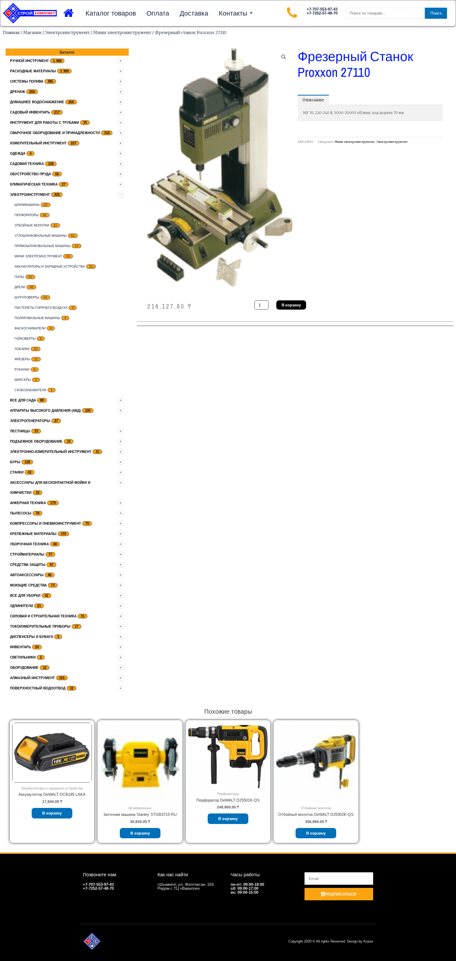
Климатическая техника (34, 184)
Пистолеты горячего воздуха (41, 308)
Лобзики (22, 349)
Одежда (17, 153)
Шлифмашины (27, 205)
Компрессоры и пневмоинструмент (45, 524)
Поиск (435, 13)
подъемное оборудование (36, 441)
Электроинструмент (67, 32)
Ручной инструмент (29, 61)
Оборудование (24, 668)
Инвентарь (20, 647)
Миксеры (23, 380)
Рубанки (22, 369)
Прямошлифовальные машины (42, 246)
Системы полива (26, 81)
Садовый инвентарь (30, 112)
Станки (16, 472)
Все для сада (23, 400)
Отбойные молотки (32, 225)
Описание (313, 99)
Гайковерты (25, 338)
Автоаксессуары (27, 575)
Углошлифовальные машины (41, 236)
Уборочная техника (29, 544)
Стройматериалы (27, 554)
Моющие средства (28, 585)
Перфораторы (27, 215)
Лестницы (20, 431)
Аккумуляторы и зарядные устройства (50, 266)
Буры (15, 462)
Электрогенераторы (30, 421)
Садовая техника (27, 164)
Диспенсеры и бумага (31, 637)
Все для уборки (25, 596)
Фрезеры (22, 359)
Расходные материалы (33, 71)
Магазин (32, 32)
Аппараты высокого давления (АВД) (45, 411)
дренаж (17, 92)
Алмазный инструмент (32, 678)
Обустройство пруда (30, 174)
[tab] (313, 100)
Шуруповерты (27, 297)
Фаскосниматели (30, 328)
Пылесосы (20, 513)
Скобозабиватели (30, 390)
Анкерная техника (28, 503)
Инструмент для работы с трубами (44, 123)
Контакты (233, 13)
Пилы (19, 277)
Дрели (20, 287)
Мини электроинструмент (122, 32)
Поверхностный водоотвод (37, 688)
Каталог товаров (111, 13)
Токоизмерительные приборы (40, 626)
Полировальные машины (37, 318)
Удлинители (21, 606)
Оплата (157, 13)
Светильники (23, 657)
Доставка (194, 13)
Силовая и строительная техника (43, 616)
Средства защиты (27, 565)
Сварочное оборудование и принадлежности (55, 133)
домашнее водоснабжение (37, 102)
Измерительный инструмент (38, 143)
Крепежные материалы (33, 534)
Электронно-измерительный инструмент (50, 452)
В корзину (291, 305)
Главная (11, 32)
